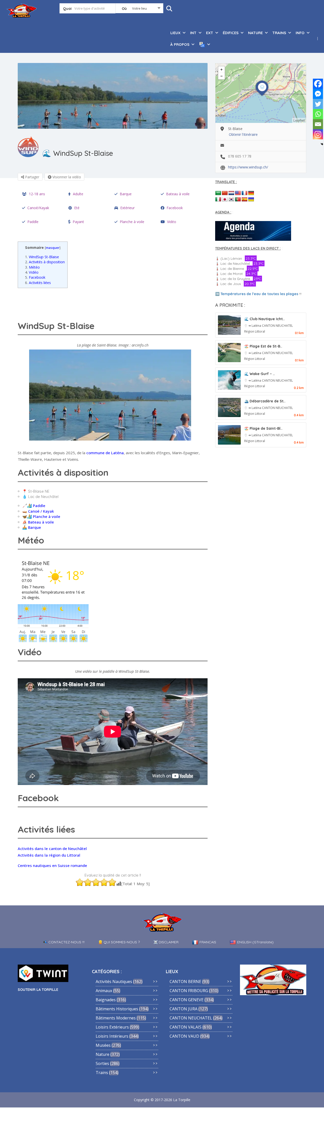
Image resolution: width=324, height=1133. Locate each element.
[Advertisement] (114, 303)
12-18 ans (37, 193)
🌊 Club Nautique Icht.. (264, 319)
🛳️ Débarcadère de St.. (265, 401)
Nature (102, 1054)
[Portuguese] (238, 199)
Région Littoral (254, 331)
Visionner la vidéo (66, 177)
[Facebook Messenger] (318, 94)
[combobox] (139, 9)
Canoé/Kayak (38, 207)
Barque (126, 193)
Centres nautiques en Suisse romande (52, 865)
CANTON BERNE (185, 981)
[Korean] (231, 199)
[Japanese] (225, 199)
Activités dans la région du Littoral (49, 855)
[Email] (318, 124)
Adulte (78, 193)
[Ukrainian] (251, 199)
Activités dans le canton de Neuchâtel (52, 848)
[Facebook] (318, 84)
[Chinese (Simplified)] (225, 193)
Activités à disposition (45, 261)
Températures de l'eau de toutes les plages (259, 294)
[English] (238, 193)
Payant (78, 221)
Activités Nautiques (114, 981)
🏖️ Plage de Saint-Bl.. (263, 428)
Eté (76, 207)
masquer (52, 247)
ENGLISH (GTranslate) (255, 942)
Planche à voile (132, 221)
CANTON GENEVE (187, 1000)
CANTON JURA (183, 1009)
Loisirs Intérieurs (112, 1036)
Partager (31, 177)
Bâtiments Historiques (117, 1009)
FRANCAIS (207, 942)
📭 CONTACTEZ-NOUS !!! (64, 942)
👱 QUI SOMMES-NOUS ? (119, 942)
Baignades (106, 1000)
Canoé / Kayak (41, 511)
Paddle (32, 221)
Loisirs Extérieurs (112, 1027)
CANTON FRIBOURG (189, 990)
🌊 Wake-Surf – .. (259, 374)
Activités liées (38, 282)
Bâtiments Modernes (116, 1018)
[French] (244, 193)
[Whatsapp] (318, 114)
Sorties (102, 1063)
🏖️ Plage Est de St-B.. (263, 346)
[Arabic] (218, 193)
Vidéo (171, 221)
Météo (32, 267)
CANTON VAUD (184, 1036)
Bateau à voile (178, 193)
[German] (251, 193)
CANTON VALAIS (185, 1027)
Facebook (175, 207)
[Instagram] (318, 134)
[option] (113, 96)
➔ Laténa (255, 325)
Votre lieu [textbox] (139, 8)
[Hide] (322, 144)
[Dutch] (231, 193)
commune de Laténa (105, 452)
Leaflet (299, 120)
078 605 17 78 (239, 156)
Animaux (104, 990)
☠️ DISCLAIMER (165, 942)
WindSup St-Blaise (42, 256)
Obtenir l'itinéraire (243, 134)
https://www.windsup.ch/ (248, 167)
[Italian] (218, 199)
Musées (103, 1045)
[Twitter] (318, 104)
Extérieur (127, 207)
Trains (102, 1072)
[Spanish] (244, 199)
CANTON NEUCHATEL (277, 325)
